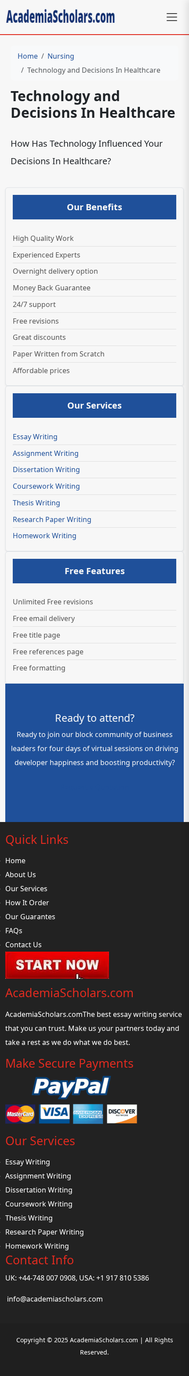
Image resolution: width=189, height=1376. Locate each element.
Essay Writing (35, 436)
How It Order (27, 902)
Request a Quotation (94, 787)
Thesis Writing (36, 503)
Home (28, 56)
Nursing (60, 56)
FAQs (13, 930)
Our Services (26, 888)
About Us (20, 874)
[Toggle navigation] (172, 17)
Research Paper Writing (52, 519)
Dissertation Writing (46, 469)
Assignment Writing (46, 453)
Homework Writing (44, 535)
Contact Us (23, 944)
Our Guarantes (30, 916)
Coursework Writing (46, 486)
